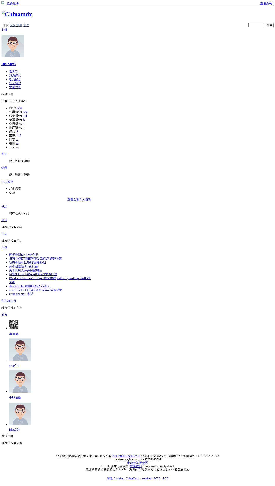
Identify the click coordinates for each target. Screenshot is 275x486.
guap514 (14, 365)
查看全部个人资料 (79, 199)
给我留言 (15, 79)
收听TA (14, 71)
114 (24, 115)
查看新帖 (266, 3)
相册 (4, 154)
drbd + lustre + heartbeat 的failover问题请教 (35, 290)
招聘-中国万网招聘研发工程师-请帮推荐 (35, 258)
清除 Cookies (115, 478)
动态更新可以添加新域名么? (27, 262)
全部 (13, 300)
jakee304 (14, 429)
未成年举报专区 (137, 462)
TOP (165, 478)
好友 (4, 314)
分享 (4, 220)
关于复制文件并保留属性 (25, 270)
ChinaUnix (132, 478)
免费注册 (13, 3)
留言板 (5, 300)
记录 (4, 167)
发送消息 (15, 87)
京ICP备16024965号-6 (126, 456)
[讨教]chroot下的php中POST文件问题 (33, 274)
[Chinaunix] (17, 14)
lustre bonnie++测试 (21, 293)
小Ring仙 (15, 397)
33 (23, 119)
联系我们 (136, 466)
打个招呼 (15, 83)
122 (18, 135)
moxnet (8, 63)
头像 (4, 29)
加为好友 (15, 75)
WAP (157, 478)
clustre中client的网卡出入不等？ (29, 286)
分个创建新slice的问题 (23, 266)
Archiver (146, 478)
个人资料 (7, 181)
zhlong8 (14, 333)
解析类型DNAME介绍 (23, 254)
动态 (4, 206)
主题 (4, 247)
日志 (4, 234)
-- (23, 123)
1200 (19, 107)
